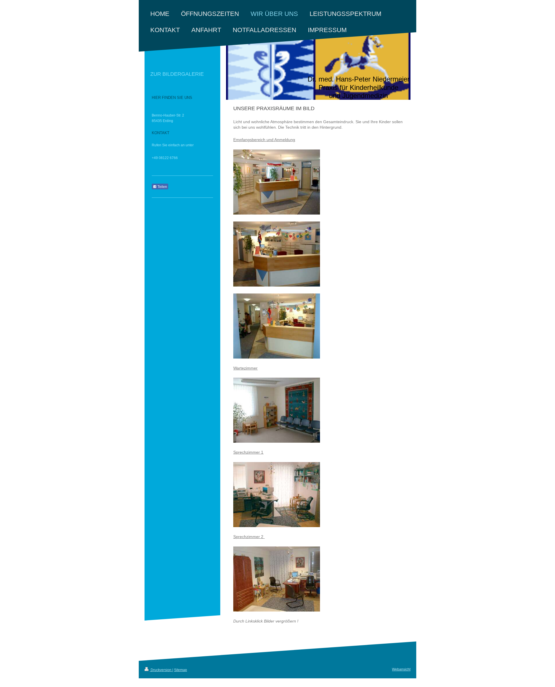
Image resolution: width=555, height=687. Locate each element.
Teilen (162, 187)
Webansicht (401, 669)
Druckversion (161, 670)
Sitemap (180, 670)
